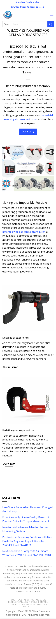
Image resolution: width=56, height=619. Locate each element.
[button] (52, 14)
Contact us (28, 606)
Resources (14, 604)
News (19, 600)
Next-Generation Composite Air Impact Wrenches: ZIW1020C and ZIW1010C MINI (26, 553)
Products (41, 600)
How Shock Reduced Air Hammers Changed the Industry (27, 509)
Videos (25, 604)
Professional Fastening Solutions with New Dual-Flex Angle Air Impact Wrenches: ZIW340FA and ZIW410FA (27, 541)
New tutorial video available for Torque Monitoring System (25, 529)
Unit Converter (38, 604)
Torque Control (38, 602)
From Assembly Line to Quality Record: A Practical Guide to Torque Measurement (25, 519)
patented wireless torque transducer (23, 232)
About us (29, 600)
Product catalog (18, 602)
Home (12, 600)
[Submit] (50, 24)
